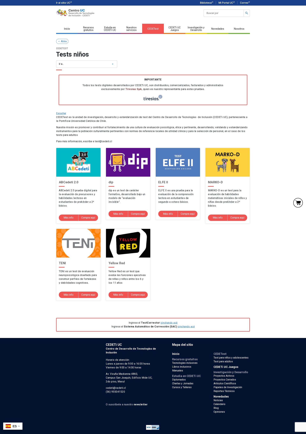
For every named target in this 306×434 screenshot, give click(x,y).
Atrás (62, 41)
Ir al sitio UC (63, 2)
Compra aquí (88, 217)
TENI (62, 263)
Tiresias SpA (133, 89)
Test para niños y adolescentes (231, 357)
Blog (216, 407)
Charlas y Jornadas (182, 383)
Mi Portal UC (226, 2)
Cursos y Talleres (182, 387)
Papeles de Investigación (228, 387)
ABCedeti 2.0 (68, 182)
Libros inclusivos (181, 366)
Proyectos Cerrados (225, 379)
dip (111, 182)
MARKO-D (215, 182)
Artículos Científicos (225, 383)
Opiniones (219, 411)
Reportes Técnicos (224, 391)
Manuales (177, 370)
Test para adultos (223, 361)
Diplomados (179, 379)
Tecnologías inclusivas (184, 362)
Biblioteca (206, 2)
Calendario (219, 404)
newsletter (141, 404)
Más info (68, 217)
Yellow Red (117, 263)
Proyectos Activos (224, 375)
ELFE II (163, 182)
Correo (244, 2)
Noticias (218, 400)
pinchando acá (169, 322)
